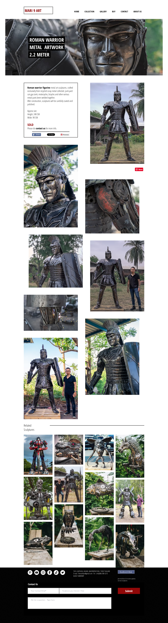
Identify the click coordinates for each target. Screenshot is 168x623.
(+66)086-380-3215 (102, 573)
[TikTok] (56, 572)
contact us (41, 128)
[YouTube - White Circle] (36, 572)
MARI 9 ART (33, 10)
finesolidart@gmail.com (85, 573)
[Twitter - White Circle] (62, 572)
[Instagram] (43, 572)
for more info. (51, 128)
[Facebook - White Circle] (49, 572)
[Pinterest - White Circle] (30, 572)
